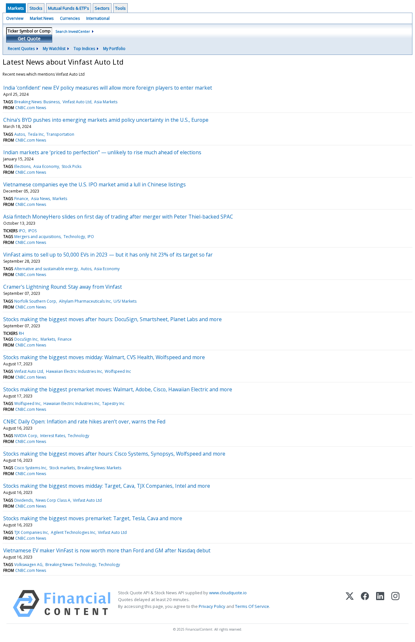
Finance (21, 198)
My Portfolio (114, 48)
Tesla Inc (36, 134)
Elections (22, 166)
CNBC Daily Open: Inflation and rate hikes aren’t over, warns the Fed (84, 421)
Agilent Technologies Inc (73, 532)
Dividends (23, 500)
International (98, 18)
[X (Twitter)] (349, 603)
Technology (74, 236)
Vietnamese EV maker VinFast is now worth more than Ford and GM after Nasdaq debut (106, 550)
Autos (19, 134)
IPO (22, 230)
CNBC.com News (30, 107)
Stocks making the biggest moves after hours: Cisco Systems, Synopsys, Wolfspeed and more (114, 453)
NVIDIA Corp (25, 435)
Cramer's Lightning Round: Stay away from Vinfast (62, 286)
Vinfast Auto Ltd (77, 102)
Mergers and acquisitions (37, 236)
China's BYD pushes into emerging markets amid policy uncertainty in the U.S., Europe (105, 119)
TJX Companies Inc (31, 532)
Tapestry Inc (113, 403)
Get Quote (29, 38)
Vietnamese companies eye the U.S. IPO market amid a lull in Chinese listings (94, 184)
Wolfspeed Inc (118, 371)
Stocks (36, 8)
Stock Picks (71, 166)
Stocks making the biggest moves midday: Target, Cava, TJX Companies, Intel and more (106, 485)
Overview (14, 18)
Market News (41, 18)
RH (21, 333)
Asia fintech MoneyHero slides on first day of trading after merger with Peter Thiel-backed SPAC (118, 216)
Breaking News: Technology (70, 564)
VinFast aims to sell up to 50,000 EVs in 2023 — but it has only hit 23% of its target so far (108, 254)
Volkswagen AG (28, 564)
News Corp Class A (53, 500)
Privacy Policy (212, 606)
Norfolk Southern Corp (35, 301)
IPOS (32, 230)
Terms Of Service (252, 606)
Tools (120, 8)
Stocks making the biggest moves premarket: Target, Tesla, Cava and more (92, 518)
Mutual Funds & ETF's (68, 8)
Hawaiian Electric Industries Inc (74, 371)
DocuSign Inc (26, 339)
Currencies (70, 18)
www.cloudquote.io (228, 593)
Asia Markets (105, 102)
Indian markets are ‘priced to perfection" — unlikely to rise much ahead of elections (102, 152)
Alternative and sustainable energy (46, 268)
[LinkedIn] (380, 603)
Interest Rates (52, 435)
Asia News (40, 198)
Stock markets (62, 468)
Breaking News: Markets (99, 468)
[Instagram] (395, 603)
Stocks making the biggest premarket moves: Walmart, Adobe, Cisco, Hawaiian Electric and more (117, 389)
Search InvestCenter (72, 31)
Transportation (60, 134)
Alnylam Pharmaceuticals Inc (85, 301)
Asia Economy (46, 166)
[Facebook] (365, 603)
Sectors (102, 8)
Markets (16, 8)
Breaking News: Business (37, 102)
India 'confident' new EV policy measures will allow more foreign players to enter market (107, 87)
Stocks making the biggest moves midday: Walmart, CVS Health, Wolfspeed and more (104, 357)
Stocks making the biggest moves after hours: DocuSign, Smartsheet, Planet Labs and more (112, 319)
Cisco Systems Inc (30, 468)
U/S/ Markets (124, 301)
